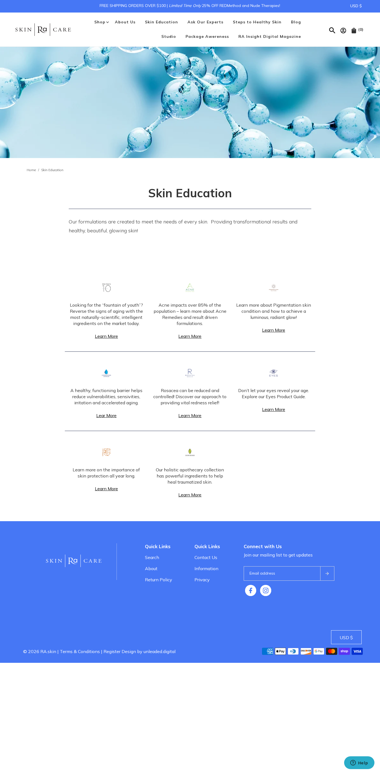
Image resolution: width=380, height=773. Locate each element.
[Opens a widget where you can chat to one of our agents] (359, 763)
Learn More (106, 336)
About (151, 568)
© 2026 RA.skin (39, 651)
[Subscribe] (327, 573)
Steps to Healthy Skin (257, 21)
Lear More (106, 415)
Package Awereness (207, 36)
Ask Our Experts (205, 21)
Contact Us (205, 557)
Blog (296, 21)
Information (206, 568)
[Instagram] (265, 590)
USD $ (356, 5)
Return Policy (158, 579)
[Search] (332, 29)
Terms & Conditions (80, 651)
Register (111, 651)
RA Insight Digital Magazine (269, 36)
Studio (168, 36)
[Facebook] (250, 590)
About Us (125, 21)
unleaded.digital (160, 651)
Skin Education (161, 21)
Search (152, 557)
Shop (99, 21)
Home (31, 170)
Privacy (202, 579)
